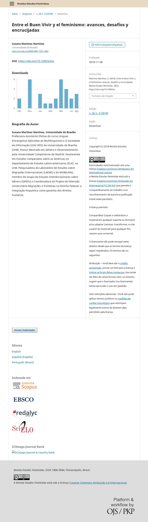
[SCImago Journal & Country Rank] (33, 452)
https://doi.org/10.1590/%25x (36, 61)
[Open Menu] (12, 3)
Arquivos (27, 13)
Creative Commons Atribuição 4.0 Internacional (98, 482)
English (16, 351)
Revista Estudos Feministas (33, 3)
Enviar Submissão (24, 330)
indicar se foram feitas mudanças (106, 272)
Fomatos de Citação (102, 96)
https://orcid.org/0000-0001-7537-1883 (30, 51)
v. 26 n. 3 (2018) (44, 13)
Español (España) (22, 357)
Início (15, 13)
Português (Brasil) (23, 362)
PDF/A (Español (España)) (108, 44)
